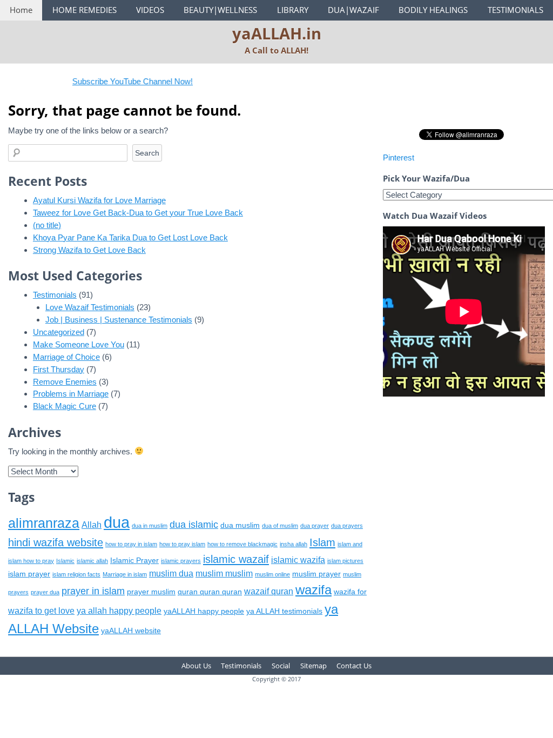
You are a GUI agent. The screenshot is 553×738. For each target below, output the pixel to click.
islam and (350, 544)
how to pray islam (182, 544)
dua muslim (240, 525)
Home (21, 9)
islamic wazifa (298, 560)
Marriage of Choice (66, 356)
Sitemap (313, 665)
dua (117, 522)
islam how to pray (31, 561)
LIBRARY (292, 9)
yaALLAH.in (276, 33)
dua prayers (347, 525)
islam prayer (29, 574)
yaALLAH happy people (204, 611)
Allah (92, 524)
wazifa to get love (41, 610)
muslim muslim (224, 573)
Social (281, 665)
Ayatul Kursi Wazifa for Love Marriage (99, 200)
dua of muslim (280, 525)
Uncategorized (58, 332)
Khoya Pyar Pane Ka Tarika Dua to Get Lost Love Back (130, 237)
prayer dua (45, 592)
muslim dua (171, 573)
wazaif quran (268, 591)
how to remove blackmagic (242, 544)
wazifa (313, 589)
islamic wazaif (236, 559)
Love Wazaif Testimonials (89, 307)
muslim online (272, 574)
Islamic (65, 561)
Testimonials (55, 294)
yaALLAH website (131, 631)
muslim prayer (316, 574)
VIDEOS (150, 9)
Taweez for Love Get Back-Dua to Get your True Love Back (138, 212)
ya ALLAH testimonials (284, 611)
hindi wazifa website (55, 542)
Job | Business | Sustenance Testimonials (118, 319)
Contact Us (354, 665)
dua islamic (194, 524)
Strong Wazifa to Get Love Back (89, 249)
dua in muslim (149, 525)
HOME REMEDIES (84, 9)
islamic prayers (181, 561)
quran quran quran (210, 592)
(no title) (47, 225)
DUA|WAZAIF (353, 9)
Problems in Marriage (71, 393)
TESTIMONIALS (515, 9)
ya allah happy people (119, 610)
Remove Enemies (65, 381)
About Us (196, 665)
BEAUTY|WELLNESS (220, 9)
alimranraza (43, 523)
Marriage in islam (125, 574)
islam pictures (345, 561)
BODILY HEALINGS (433, 9)
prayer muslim (151, 592)
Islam (322, 542)
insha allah (293, 544)
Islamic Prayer (134, 560)
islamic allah (92, 561)
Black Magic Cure (64, 406)
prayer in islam (93, 591)
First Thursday (58, 369)
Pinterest (398, 157)
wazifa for (350, 592)
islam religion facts (76, 574)
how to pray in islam (131, 544)
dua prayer (314, 525)
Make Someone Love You (78, 344)
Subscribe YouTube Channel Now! (123, 81)
